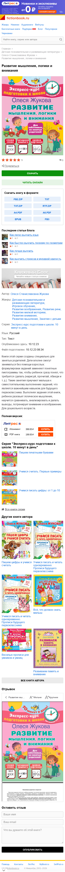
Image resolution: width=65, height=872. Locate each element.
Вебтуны (39, 24)
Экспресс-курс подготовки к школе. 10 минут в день (34, 326)
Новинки (15, 24)
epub (18, 219)
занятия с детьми (50, 318)
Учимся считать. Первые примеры (40, 471)
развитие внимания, (24, 315)
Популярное (51, 29)
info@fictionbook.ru (10, 868)
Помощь (6, 864)
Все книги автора (32, 680)
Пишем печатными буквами (36, 452)
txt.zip (18, 206)
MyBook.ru (44, 864)
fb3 (47, 219)
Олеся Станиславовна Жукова (18, 55)
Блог (40, 29)
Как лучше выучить (21, 250)
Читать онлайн (32, 182)
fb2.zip (18, 199)
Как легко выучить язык (24, 235)
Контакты (18, 864)
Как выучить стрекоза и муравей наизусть (35, 258)
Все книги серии (15, 509)
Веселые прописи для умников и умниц (15, 656)
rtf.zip (47, 206)
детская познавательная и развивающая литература (31, 52)
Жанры (5, 24)
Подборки (27, 29)
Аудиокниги (27, 24)
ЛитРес (31, 864)
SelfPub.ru (58, 864)
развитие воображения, (27, 309)
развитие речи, (52, 309)
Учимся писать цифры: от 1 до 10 (39, 490)
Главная (6, 48)
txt (47, 199)
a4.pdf (18, 212)
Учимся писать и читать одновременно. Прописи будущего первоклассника (47, 567)
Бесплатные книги (11, 29)
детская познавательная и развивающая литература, (28, 301)
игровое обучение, (24, 306)
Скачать (32, 173)
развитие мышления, (25, 318)
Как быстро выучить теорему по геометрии (36, 243)
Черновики (7, 33)
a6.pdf (47, 212)
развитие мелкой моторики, (29, 312)
